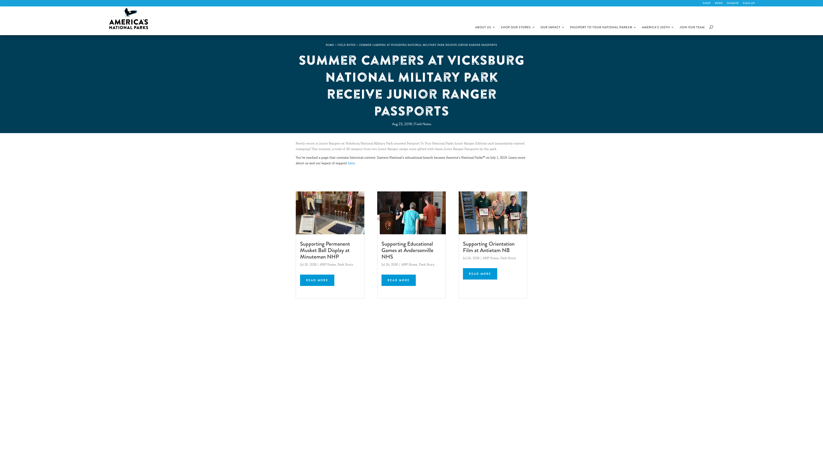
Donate (733, 3)
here (351, 163)
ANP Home (328, 264)
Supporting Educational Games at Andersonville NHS (407, 250)
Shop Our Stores (516, 27)
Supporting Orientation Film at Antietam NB (489, 247)
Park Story (345, 264)
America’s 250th (656, 27)
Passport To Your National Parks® (601, 27)
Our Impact (550, 27)
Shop (707, 3)
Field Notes (422, 123)
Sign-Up (749, 3)
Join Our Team (692, 27)
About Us (483, 27)
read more (317, 280)
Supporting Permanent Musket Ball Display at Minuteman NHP (325, 250)
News (719, 3)
